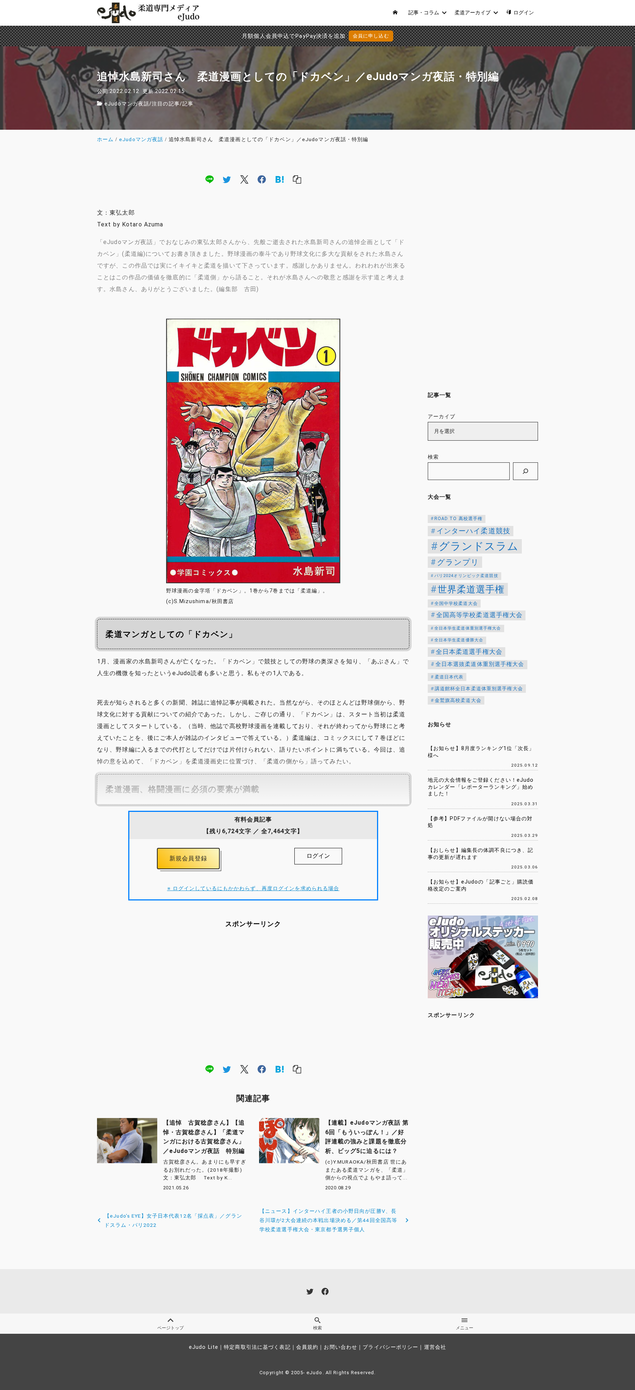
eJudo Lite (203, 1347)
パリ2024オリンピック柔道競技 (466, 575)
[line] (209, 179)
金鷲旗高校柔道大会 (458, 700)
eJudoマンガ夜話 (126, 104)
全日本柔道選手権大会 (469, 651)
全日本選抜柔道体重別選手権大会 (479, 664)
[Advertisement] (253, 996)
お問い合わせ (340, 1347)
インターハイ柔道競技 (473, 531)
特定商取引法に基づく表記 (257, 1347)
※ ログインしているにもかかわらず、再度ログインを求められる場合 (253, 888)
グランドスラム (479, 546)
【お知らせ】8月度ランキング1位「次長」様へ (481, 752)
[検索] (525, 471)
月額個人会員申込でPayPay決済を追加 (293, 36)
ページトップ (170, 1327)
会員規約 (307, 1347)
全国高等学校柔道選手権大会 (479, 615)
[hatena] (280, 179)
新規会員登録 (188, 858)
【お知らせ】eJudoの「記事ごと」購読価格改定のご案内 (481, 885)
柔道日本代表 (449, 677)
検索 (433, 457)
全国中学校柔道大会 (456, 603)
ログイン (318, 855)
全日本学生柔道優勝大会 (458, 640)
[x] (244, 179)
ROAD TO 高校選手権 (458, 518)
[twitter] (227, 179)
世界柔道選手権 (471, 589)
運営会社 (435, 1347)
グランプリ (458, 562)
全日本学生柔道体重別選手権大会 (467, 628)
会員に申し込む (371, 36)
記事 (187, 104)
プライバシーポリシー (390, 1347)
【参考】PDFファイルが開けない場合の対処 (480, 822)
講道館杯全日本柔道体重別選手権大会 (479, 688)
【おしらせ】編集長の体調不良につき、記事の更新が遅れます (480, 853)
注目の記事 (166, 104)
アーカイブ (442, 416)
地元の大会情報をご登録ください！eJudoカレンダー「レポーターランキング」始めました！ (481, 787)
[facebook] (262, 179)
